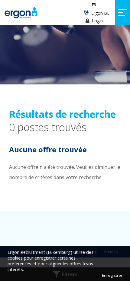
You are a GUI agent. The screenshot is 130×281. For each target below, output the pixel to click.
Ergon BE (100, 13)
